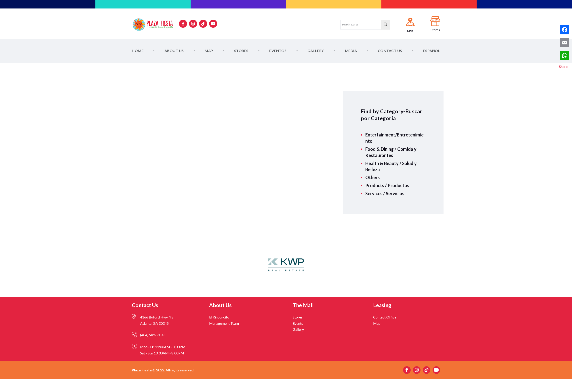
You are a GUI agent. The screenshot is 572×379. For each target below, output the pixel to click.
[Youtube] (213, 24)
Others (372, 177)
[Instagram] (193, 24)
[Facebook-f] (183, 24)
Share (563, 66)
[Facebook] (564, 29)
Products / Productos (387, 185)
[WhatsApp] (564, 55)
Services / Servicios (384, 193)
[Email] (564, 42)
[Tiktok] (203, 24)
